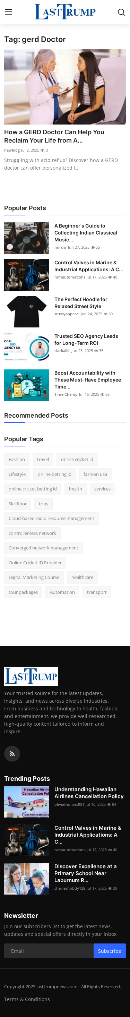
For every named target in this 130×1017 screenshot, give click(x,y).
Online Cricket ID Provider (35, 562)
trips (43, 504)
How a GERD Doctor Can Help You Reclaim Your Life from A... (54, 136)
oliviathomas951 (69, 804)
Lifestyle (17, 474)
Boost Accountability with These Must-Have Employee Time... (87, 380)
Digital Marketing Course (34, 577)
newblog (12, 150)
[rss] (12, 754)
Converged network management (43, 548)
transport (97, 592)
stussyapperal (66, 313)
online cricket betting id (33, 489)
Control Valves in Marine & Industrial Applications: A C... (88, 265)
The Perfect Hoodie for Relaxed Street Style (80, 302)
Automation (62, 592)
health (75, 489)
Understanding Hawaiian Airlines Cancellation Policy (89, 793)
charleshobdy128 (69, 888)
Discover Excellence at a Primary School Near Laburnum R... (85, 873)
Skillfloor (18, 504)
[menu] (8, 12)
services (102, 489)
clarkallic (62, 350)
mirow (60, 247)
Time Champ (66, 394)
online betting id (54, 474)
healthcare (82, 577)
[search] (121, 12)
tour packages (23, 592)
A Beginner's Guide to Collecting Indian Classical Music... (85, 232)
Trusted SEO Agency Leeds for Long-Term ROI (86, 339)
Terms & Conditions (27, 999)
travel (43, 459)
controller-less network (32, 533)
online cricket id (77, 459)
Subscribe (109, 951)
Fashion (17, 459)
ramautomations (69, 277)
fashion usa (95, 474)
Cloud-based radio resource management (51, 518)
